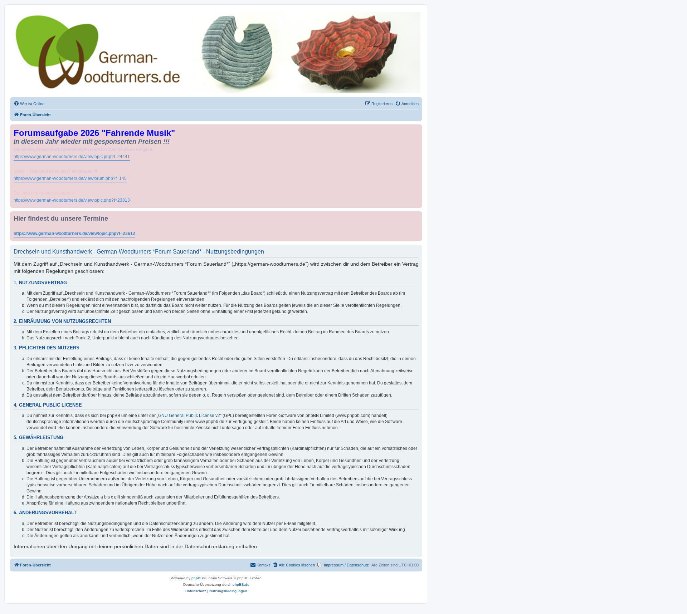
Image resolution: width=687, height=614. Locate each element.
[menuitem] (29, 103)
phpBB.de (241, 584)
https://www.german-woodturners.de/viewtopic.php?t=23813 (72, 200)
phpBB (197, 578)
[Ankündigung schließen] (417, 128)
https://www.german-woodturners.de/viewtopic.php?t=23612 (74, 233)
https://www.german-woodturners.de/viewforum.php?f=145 (70, 178)
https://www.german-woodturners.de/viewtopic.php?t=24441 (72, 156)
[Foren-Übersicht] (216, 52)
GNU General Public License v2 (189, 415)
